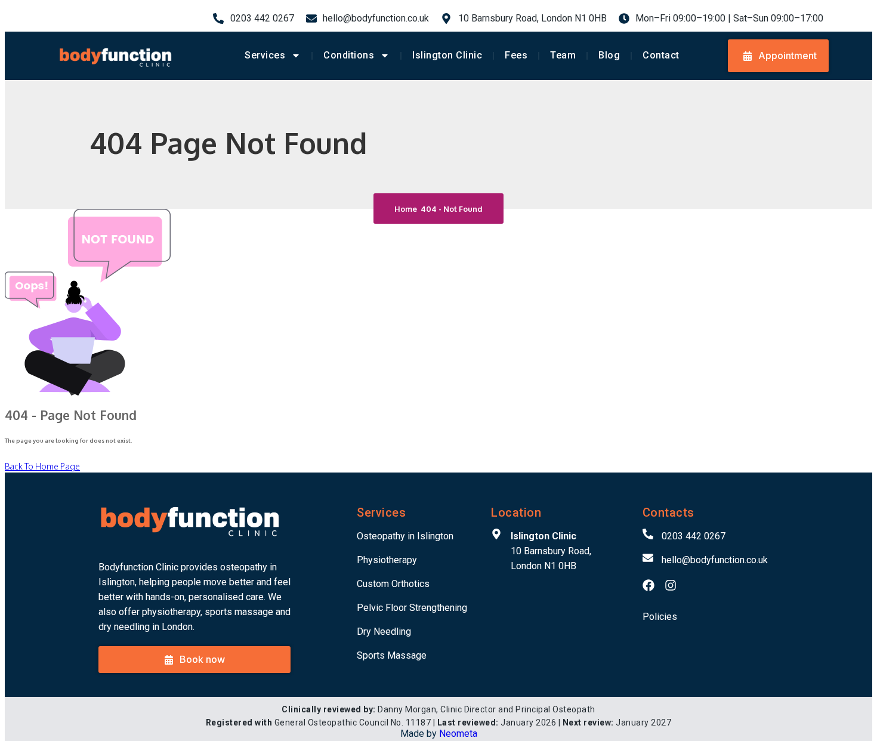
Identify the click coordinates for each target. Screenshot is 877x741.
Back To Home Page (42, 466)
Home (407, 209)
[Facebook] (648, 585)
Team (563, 55)
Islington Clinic (447, 55)
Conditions (348, 55)
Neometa (458, 733)
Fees (516, 55)
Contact (661, 55)
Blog (609, 55)
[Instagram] (671, 585)
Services (265, 55)
